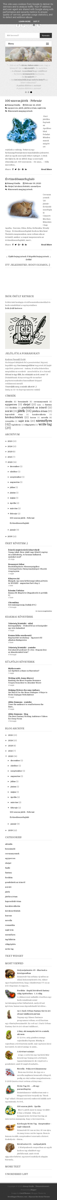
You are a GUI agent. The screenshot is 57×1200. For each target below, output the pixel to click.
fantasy (48, 402)
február (13, 511)
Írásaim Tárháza (16, 588)
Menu (11, 43)
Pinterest (23, 25)
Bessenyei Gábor (16, 561)
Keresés (46, 35)
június (13, 490)
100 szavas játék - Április (29, 1103)
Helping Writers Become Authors (24, 687)
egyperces (13, 105)
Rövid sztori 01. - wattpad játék (31, 1141)
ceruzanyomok (41, 399)
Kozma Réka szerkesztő (19, 632)
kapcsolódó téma (14, 412)
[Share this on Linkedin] (25, 166)
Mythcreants (14, 666)
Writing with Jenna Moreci (21, 675)
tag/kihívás (16, 422)
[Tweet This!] (15, 166)
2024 (10, 443)
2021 (10, 454)
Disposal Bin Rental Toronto (39, 1194)
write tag (45, 421)
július (12, 484)
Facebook (18, 25)
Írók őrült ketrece (13, 305)
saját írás (41, 105)
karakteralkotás (39, 412)
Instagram (28, 25)
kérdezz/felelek (22, 183)
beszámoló (23, 399)
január (13, 527)
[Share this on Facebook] (13, 166)
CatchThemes (24, 1190)
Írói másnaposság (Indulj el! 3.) (22, 602)
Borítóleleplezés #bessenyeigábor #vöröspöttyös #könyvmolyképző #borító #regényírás (27, 566)
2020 (10, 459)
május (12, 495)
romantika (9, 418)
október (14, 469)
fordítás (13, 405)
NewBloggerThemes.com (17, 1194)
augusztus (15, 479)
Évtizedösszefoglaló (19, 176)
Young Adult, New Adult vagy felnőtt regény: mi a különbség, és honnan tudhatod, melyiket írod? (28, 551)
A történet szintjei (25, 1049)
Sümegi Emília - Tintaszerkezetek (36, 1183)
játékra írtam (30, 105)
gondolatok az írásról (34, 404)
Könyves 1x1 (13, 576)
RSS (39, 25)
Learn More (24, 21)
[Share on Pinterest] (22, 166)
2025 (10, 438)
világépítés (29, 422)
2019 (10, 533)
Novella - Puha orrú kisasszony (31, 1066)
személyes (36, 183)
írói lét (9, 408)
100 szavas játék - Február (23, 98)
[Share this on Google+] (19, 166)
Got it (36, 21)
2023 (10, 449)
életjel (11, 183)
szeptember (16, 474)
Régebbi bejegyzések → (39, 254)
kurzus (33, 415)
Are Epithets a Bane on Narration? (23, 668)
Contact (33, 25)
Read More (46, 166)
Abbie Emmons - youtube (20, 699)
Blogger (33, 1187)
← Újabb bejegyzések (16, 254)
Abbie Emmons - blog (18, 711)
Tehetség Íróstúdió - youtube (22, 645)
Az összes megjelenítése (44, 608)
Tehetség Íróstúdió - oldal (20, 620)
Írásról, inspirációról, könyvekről (23, 547)
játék (21, 105)
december (15, 463)
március (14, 505)
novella (44, 415)
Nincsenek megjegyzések (20, 108)
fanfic (39, 402)
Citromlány (13, 600)
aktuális (8, 399)
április (13, 500)
